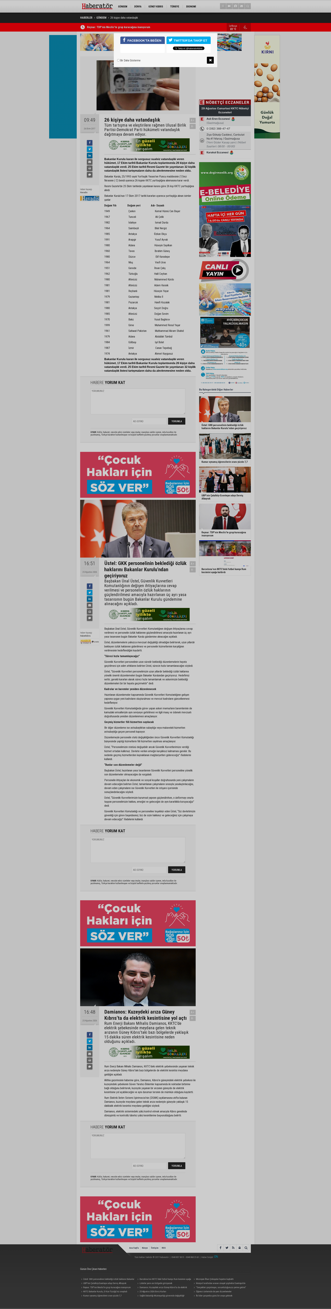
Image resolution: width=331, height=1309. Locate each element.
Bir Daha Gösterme (130, 60)
